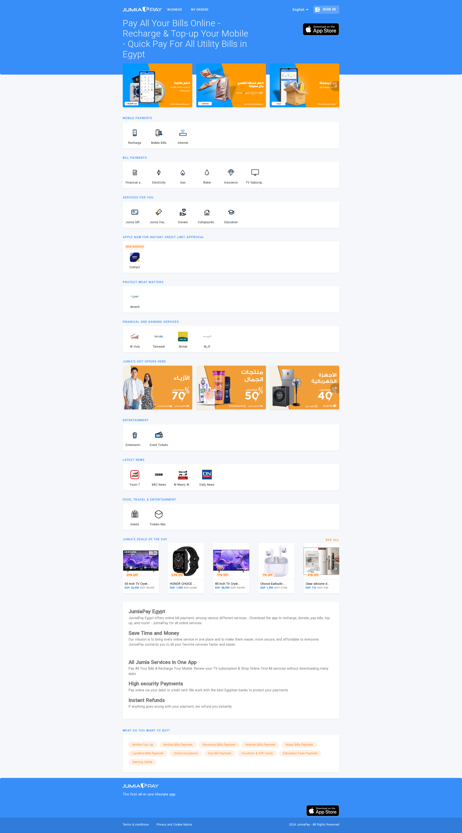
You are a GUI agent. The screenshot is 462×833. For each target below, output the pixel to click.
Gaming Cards (142, 762)
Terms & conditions (136, 824)
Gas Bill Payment (219, 753)
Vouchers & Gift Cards (257, 753)
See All (332, 539)
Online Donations (186, 753)
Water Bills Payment (299, 744)
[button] (334, 86)
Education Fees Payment (300, 753)
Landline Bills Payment (148, 753)
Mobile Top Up (142, 744)
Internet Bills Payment (260, 744)
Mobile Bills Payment (177, 744)
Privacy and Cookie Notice (174, 824)
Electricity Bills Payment (219, 744)
